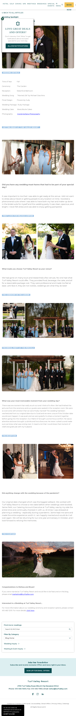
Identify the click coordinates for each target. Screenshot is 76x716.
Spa (24, 4)
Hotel (6, 4)
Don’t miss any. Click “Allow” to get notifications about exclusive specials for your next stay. (18, 38)
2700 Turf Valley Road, (38, 686)
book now (69, 5)
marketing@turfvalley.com (23, 594)
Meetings (31, 4)
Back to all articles (13, 13)
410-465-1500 (20, 689)
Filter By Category (11, 634)
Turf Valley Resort (38, 681)
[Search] (70, 629)
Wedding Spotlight (10, 17)
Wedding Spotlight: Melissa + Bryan (18, 21)
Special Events (51, 5)
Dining (18, 4)
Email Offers (46, 703)
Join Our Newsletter (38, 662)
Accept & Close (9, 714)
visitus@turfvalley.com (58, 689)
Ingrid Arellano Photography (28, 114)
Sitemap (66, 703)
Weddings (42, 4)
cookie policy (15, 711)
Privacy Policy (57, 703)
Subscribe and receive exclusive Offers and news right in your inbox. (38, 665)
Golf (12, 4)
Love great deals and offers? (17, 30)
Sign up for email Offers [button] (39, 671)
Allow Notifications (18, 46)
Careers (19, 703)
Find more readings (13, 625)
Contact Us (11, 703)
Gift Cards (26, 703)
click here (30, 610)
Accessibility (36, 703)
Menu (58, 6)
